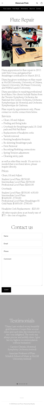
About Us (32, 8)
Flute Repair (15, 8)
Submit (6, 290)
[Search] (37, 3)
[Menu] (2, 3)
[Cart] (41, 3)
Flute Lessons (7, 8)
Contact (38, 8)
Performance (24, 8)
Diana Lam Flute (18, 404)
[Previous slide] (3, 340)
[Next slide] (40, 340)
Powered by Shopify (29, 404)
